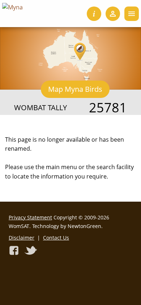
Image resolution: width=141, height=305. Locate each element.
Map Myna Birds (75, 89)
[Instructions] (94, 14)
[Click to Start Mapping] (70, 55)
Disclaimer (21, 237)
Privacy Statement (30, 217)
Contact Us (56, 237)
